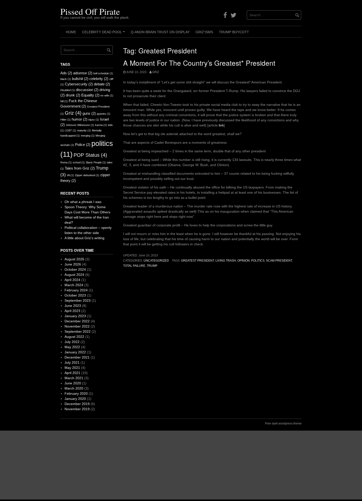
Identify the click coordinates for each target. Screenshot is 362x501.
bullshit (80, 79)
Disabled (67, 90)
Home (71, 32)
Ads (66, 73)
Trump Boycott (234, 32)
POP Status (90, 155)
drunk (73, 95)
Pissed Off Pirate (90, 11)
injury (93, 119)
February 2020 (76, 393)
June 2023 (73, 306)
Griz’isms (204, 32)
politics (257, 260)
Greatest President (197, 260)
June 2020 (73, 383)
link (221, 125)
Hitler (65, 119)
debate (102, 84)
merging (88, 135)
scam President (279, 260)
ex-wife (106, 95)
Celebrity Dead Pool (104, 33)
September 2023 (78, 300)
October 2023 (75, 295)
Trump (152, 265)
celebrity (98, 79)
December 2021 (77, 357)
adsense (82, 73)
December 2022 (77, 321)
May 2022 (72, 347)
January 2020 (75, 399)
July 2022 (72, 342)
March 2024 (74, 285)
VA (70, 175)
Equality (90, 95)
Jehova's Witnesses (80, 125)
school (79, 162)
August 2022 (74, 337)
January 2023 (75, 316)
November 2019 (77, 409)
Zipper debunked (87, 175)
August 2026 (74, 259)
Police (82, 144)
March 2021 (74, 378)
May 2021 (72, 368)
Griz (155, 72)
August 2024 (74, 275)
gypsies (103, 113)
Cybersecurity (79, 84)
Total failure (134, 265)
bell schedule (103, 73)
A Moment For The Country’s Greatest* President (199, 63)
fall (64, 101)
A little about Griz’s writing (84, 238)
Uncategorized (156, 260)
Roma (66, 162)
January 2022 (75, 352)
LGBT (70, 130)
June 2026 (73, 264)
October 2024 (75, 269)
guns (89, 113)
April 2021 (72, 373)
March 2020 (74, 388)
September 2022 (78, 331)
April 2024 (72, 280)
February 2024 (76, 290)
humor (79, 119)
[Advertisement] (148, 465)
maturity (84, 130)
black (65, 79)
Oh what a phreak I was (83, 202)
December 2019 (77, 404)
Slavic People (96, 162)
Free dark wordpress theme (283, 423)
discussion (87, 90)
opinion (243, 260)
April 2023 (72, 311)
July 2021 (72, 362)
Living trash (225, 260)
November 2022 (77, 326)
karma (101, 125)
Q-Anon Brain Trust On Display (160, 32)
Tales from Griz (80, 168)
